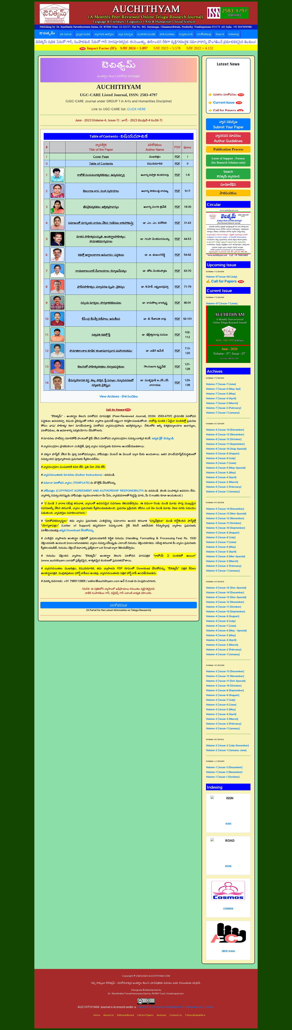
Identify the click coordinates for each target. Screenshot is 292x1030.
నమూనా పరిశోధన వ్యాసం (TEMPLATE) (67, 482)
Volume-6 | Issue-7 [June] (221, 462)
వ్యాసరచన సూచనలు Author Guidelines (228, 138)
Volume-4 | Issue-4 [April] (221, 639)
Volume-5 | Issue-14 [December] (225, 508)
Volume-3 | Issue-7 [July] (220, 699)
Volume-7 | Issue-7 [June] (221, 384)
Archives (161, 1015)
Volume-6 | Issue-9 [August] (222, 453)
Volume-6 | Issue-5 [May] (221, 472)
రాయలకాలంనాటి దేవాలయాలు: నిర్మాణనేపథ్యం (101, 271)
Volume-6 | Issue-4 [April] (221, 477)
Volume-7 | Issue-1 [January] (223, 412)
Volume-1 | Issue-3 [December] (224, 767)
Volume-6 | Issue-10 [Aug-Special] (226, 448)
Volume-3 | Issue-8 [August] (222, 695)
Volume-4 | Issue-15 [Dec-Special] (226, 587)
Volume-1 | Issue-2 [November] (224, 772)
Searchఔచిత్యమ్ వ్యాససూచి (228, 173)
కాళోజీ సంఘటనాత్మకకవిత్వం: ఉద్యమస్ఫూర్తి (101, 175)
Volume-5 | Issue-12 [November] (225, 518)
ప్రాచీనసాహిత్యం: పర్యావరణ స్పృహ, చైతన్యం (101, 286)
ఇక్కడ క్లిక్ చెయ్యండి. (163, 438)
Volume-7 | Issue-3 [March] (222, 403)
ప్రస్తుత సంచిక (84, 34)
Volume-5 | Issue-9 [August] (222, 532)
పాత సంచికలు (167, 34)
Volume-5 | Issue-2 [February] (223, 565)
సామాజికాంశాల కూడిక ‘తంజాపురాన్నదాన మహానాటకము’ (101, 350)
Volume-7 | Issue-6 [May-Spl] (223, 388)
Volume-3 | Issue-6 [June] (221, 704)
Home (96, 1015)
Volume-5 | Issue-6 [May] (221, 546)
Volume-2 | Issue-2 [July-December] (227, 745)
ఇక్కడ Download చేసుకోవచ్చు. (76, 530)
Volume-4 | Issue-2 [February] (223, 649)
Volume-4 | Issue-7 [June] (221, 625)
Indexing (233, 34)
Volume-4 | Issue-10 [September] (225, 611)
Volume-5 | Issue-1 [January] (223, 570)
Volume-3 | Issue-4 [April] (221, 714)
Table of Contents (101, 163)
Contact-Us (175, 1015)
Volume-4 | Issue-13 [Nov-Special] (226, 597)
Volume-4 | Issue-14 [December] (225, 592)
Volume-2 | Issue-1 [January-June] (226, 750)
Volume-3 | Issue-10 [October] (224, 685)
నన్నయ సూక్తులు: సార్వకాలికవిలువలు (101, 302)
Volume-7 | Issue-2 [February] (223, 407)
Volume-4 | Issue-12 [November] (225, 601)
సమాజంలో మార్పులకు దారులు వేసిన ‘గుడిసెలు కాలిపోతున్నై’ (101, 223)
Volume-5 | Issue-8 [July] (221, 537)
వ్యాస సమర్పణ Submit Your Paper (228, 124)
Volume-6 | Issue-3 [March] (222, 482)
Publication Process (228, 149)
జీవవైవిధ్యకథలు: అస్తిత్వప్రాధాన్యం (101, 207)
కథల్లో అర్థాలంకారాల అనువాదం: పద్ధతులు (101, 255)
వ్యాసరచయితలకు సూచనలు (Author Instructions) (73, 475)
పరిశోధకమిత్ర (204, 34)
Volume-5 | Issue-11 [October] (223, 523)
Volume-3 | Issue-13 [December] (225, 671)
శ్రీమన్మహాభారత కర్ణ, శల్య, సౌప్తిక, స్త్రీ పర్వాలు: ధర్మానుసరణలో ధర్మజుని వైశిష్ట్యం (101, 382)
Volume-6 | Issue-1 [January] (223, 491)
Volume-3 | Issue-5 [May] (221, 709)
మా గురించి (66, 34)
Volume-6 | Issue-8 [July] (221, 458)
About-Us (108, 1015)
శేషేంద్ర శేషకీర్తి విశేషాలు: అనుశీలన (101, 319)
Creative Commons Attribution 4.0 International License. (176, 1007)
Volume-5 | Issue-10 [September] (225, 527)
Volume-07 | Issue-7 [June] (222, 303)
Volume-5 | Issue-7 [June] (221, 542)
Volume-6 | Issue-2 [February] (223, 486)
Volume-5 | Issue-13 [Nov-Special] (226, 513)
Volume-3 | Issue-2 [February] (223, 723)
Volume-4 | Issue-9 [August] (222, 616)
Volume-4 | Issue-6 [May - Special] (226, 630)
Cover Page (101, 156)
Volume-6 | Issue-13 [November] (225, 434)
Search (220, 34)
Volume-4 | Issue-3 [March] (222, 644)
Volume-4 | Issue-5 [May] (221, 635)
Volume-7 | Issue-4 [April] (221, 398)
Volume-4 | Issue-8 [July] (221, 620)
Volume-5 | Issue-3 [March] (222, 561)
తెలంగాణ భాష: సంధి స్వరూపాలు (101, 191)
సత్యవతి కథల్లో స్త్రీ (101, 334)
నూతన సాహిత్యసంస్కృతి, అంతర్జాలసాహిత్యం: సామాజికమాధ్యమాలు (101, 239)
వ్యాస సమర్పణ (125, 34)
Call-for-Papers (145, 1015)
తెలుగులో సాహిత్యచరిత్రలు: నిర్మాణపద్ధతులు (101, 366)
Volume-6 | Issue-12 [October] (224, 439)
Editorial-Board (125, 1015)
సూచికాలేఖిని (228, 184)
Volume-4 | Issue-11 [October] (223, 606)
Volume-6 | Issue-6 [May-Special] (226, 467)
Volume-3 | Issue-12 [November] (225, 676)
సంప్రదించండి (186, 34)
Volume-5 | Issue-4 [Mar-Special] (225, 556)
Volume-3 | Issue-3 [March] (222, 718)
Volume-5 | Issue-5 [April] (221, 551)
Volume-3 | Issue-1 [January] (223, 728)
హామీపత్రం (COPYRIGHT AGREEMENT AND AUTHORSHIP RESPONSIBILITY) (93, 490)
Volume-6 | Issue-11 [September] (225, 443)
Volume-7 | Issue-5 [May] (221, 393)
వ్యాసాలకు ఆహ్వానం (104, 34)
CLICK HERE (136, 109)
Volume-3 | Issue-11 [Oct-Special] (226, 680)
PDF (177, 156)
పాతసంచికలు (228, 193)
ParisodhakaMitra (195, 1015)
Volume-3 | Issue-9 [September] (225, 690)
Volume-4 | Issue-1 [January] (223, 654)
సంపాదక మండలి (146, 34)
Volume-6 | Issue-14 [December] (225, 429)
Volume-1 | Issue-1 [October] (223, 776)
